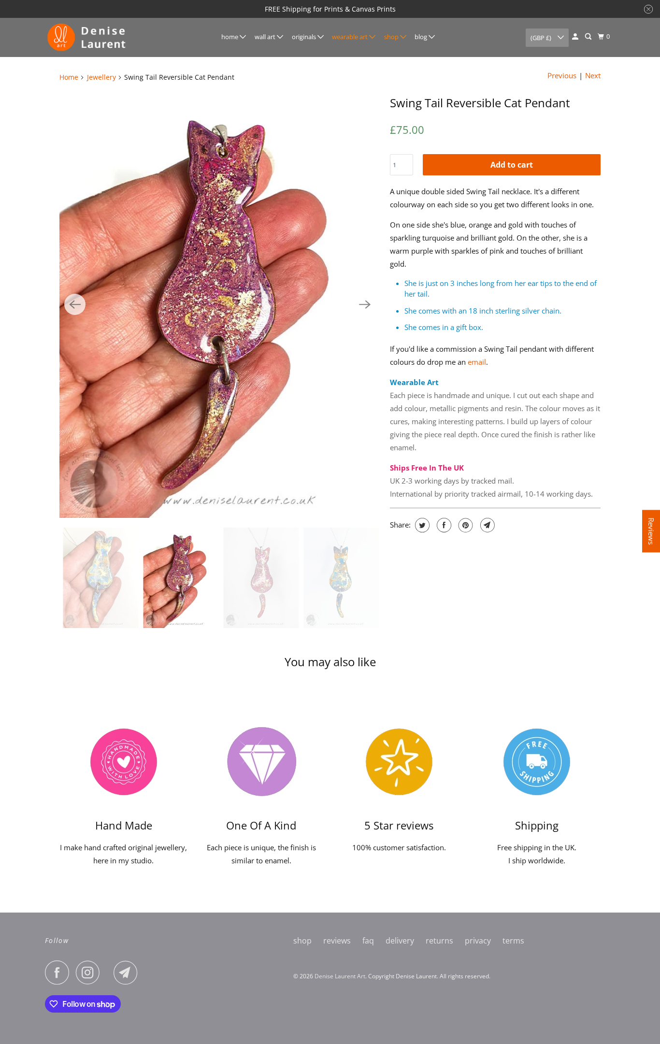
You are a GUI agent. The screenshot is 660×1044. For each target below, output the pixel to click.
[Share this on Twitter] (421, 525)
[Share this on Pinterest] (464, 525)
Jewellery (101, 77)
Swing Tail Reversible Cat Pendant (480, 103)
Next (593, 75)
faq (368, 940)
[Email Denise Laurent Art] (128, 972)
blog (422, 36)
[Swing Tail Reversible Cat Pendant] (219, 304)
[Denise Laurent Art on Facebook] (59, 972)
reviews (337, 940)
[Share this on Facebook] (442, 525)
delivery (400, 940)
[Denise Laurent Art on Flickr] (109, 972)
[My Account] (576, 37)
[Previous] (75, 304)
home (230, 36)
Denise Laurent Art (340, 976)
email (477, 362)
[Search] (589, 37)
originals (304, 36)
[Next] (364, 304)
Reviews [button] (651, 530)
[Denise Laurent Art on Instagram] (90, 972)
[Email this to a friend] (486, 525)
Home (68, 77)
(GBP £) (542, 37)
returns (439, 940)
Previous (561, 75)
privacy (478, 940)
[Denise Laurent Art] (88, 37)
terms (513, 940)
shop (392, 36)
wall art (266, 36)
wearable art (350, 36)
